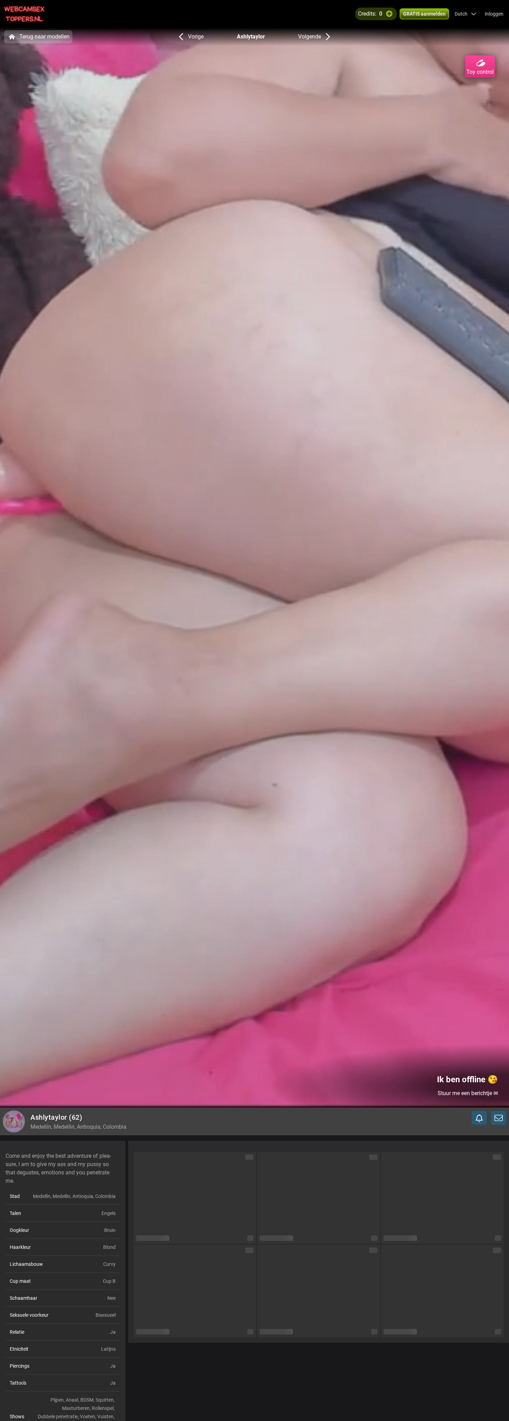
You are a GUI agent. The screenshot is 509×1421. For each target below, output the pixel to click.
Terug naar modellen (44, 36)
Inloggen (494, 14)
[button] (465, 14)
